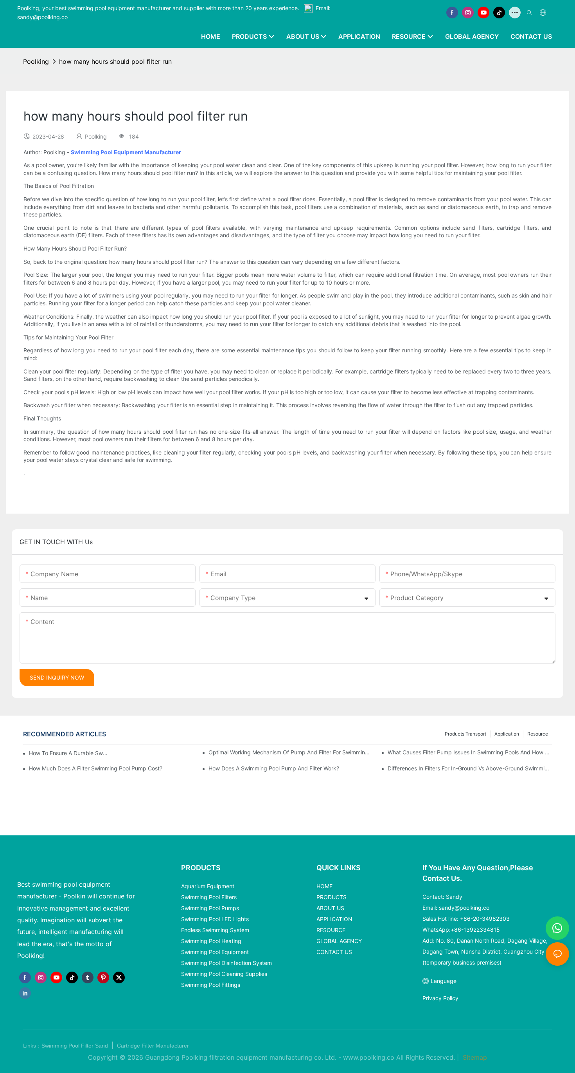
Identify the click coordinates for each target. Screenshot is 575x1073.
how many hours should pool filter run (115, 61)
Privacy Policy (440, 998)
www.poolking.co (368, 1057)
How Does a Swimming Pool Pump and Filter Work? (273, 768)
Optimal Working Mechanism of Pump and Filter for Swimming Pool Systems (290, 752)
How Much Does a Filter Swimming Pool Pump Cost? (95, 768)
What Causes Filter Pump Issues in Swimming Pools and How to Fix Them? (470, 752)
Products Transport (465, 734)
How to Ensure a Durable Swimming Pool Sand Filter (68, 753)
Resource (537, 734)
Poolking (36, 61)
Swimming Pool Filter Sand (75, 1045)
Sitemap (474, 1057)
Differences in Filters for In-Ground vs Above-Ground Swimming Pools (470, 768)
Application (506, 734)
